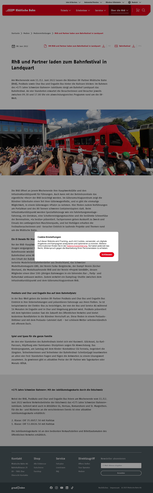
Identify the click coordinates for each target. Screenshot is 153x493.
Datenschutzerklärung (77, 245)
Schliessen (107, 254)
